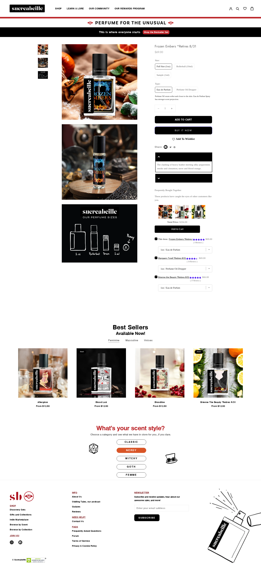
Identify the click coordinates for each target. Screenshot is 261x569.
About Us (77, 496)
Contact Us (78, 521)
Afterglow (43, 402)
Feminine (113, 340)
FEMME (131, 474)
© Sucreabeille (19, 560)
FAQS (75, 527)
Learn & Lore (75, 8)
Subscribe (147, 517)
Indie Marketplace (19, 519)
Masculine (132, 340)
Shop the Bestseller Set (156, 32)
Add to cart (183, 119)
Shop (58, 8)
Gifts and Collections (21, 514)
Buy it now (183, 130)
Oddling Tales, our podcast (86, 501)
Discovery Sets (17, 509)
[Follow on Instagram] (12, 542)
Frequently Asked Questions (86, 531)
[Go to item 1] (43, 49)
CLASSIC (131, 442)
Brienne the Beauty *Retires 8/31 (218, 402)
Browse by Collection (21, 529)
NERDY (131, 450)
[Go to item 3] (43, 75)
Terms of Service (81, 541)
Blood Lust (101, 402)
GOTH (131, 466)
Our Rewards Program (130, 8)
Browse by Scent (19, 524)
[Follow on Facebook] (20, 542)
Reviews (76, 511)
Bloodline (160, 402)
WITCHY (131, 458)
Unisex (148, 340)
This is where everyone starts (119, 32)
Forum (75, 536)
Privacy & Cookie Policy (84, 546)
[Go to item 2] (43, 63)
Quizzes (76, 506)
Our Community (99, 8)
